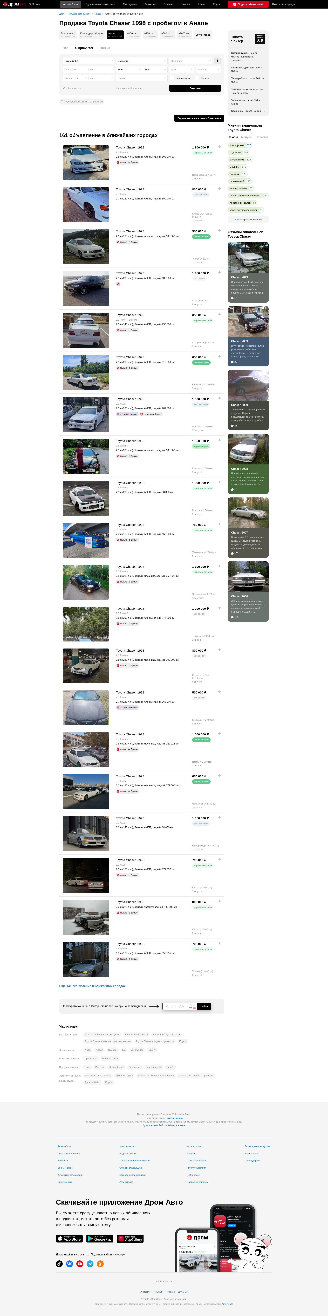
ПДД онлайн (193, 1175)
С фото (205, 78)
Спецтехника (65, 1182)
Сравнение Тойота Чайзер (246, 110)
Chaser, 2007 (239, 532)
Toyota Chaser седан (136, 1034)
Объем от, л (71, 78)
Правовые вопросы (197, 1182)
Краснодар (91, 1058)
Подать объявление (69, 1153)
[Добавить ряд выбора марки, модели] (217, 60)
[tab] (65, 50)
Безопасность (252, 1153)
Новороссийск (110, 1058)
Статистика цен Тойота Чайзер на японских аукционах (244, 56)
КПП (173, 69)
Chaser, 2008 (239, 468)
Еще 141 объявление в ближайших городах (92, 986)
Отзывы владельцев (130, 1167)
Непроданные (183, 78)
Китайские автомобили (70, 1175)
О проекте (145, 1292)
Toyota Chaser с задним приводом (155, 1041)
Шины (201, 4)
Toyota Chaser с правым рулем (102, 1034)
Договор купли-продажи (132, 1175)
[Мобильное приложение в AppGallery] (130, 1238)
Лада (88, 1049)
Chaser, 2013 (239, 277)
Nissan (99, 1049)
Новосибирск (116, 1067)
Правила (170, 1292)
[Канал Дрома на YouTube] (79, 1263)
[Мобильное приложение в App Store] (69, 1238)
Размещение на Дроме (257, 1146)
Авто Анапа (227, 1304)
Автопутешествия (196, 1167)
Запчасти (150, 4)
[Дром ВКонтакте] (69, 1263)
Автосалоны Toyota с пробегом (196, 1075)
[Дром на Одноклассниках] (100, 1263)
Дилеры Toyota (124, 1075)
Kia (124, 1049)
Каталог (185, 4)
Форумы (191, 1153)
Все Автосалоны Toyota (98, 1075)
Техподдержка (252, 1160)
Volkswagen (137, 1049)
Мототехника (126, 1146)
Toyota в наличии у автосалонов (156, 1075)
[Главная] (14, 4)
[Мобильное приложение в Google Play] (99, 1238)
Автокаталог (126, 1182)
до (91, 78)
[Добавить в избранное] (219, 146)
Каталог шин (194, 1146)
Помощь (158, 1292)
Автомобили (70, 4)
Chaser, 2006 (239, 596)
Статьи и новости (196, 1160)
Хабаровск (134, 1067)
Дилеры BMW (92, 1082)
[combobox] (88, 60)
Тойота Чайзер (237, 39)
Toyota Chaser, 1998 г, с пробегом (83, 101)
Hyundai (112, 1049)
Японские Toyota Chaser (166, 1034)
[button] (182, 1041)
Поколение (177, 61)
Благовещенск (154, 1067)
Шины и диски (65, 1167)
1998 (120, 69)
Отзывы (168, 4)
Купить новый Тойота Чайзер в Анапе (164, 1125)
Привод (122, 78)
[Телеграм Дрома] (90, 1263)
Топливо (202, 69)
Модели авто (162, 1281)
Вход (283, 4)
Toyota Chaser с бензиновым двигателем (108, 1041)
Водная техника (128, 1153)
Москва (36, 4)
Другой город (203, 34)
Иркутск (99, 1067)
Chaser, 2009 (239, 341)
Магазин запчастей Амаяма (135, 1160)
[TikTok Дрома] (59, 1263)
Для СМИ (183, 1292)
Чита (87, 1067)
